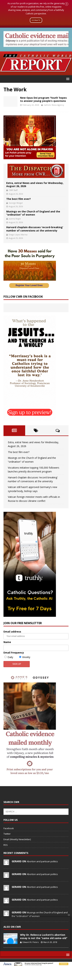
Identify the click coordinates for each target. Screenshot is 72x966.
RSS (5, 844)
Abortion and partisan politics (42, 861)
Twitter (7, 833)
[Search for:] (36, 811)
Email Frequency (13, 652)
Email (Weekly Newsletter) (17, 839)
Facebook (8, 828)
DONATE (36, 20)
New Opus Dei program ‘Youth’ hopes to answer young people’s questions (43, 99)
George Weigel (16, 203)
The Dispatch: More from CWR (36, 171)
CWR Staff (13, 190)
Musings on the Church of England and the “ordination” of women (33, 213)
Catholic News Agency (54, 105)
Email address (12, 631)
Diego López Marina (18, 234)
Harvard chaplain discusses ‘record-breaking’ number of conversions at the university (34, 229)
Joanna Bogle (15, 218)
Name (7, 642)
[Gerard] (6, 863)
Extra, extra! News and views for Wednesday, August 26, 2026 (34, 184)
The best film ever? (18, 199)
